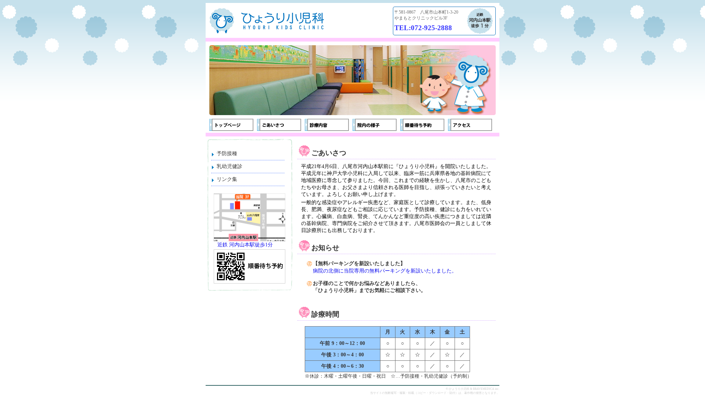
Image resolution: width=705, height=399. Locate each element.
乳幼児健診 (229, 166)
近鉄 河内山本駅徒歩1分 (245, 244)
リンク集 (227, 179)
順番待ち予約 (422, 125)
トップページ (231, 125)
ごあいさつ (279, 125)
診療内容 (327, 125)
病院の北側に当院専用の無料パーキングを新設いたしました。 (385, 271)
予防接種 (227, 153)
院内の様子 (374, 125)
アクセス (470, 125)
